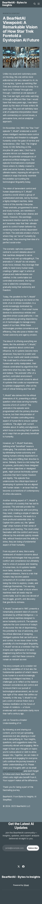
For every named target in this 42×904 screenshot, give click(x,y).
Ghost (26, 885)
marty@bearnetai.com (13, 771)
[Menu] (38, 4)
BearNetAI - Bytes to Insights (14, 3)
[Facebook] (23, 866)
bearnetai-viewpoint (11, 13)
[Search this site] (35, 4)
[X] (19, 866)
